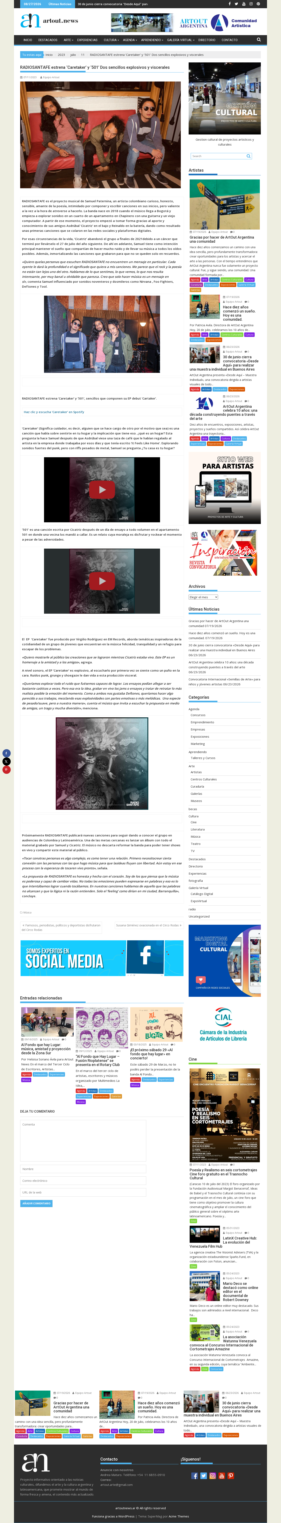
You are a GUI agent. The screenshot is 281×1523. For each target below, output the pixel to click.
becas (193, 809)
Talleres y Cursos (203, 758)
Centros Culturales (232, 279)
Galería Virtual (179, 40)
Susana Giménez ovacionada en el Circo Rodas (147, 925)
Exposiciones (101, 1096)
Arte (67, 40)
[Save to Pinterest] (6, 770)
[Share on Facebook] (6, 753)
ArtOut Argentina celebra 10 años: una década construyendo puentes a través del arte (140, 4)
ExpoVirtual (199, 901)
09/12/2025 (85, 1051)
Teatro (196, 844)
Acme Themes (179, 1516)
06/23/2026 (232, 347)
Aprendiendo (151, 40)
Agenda (129, 40)
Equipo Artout (51, 77)
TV (193, 851)
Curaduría (196, 284)
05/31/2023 (232, 1228)
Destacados (47, 40)
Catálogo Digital (202, 894)
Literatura (198, 829)
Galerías (116, 1096)
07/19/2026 (199, 232)
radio (192, 909)
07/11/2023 (199, 1164)
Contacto (230, 40)
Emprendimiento (202, 722)
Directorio (207, 40)
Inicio (27, 40)
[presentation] (102, 334)
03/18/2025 (140, 1044)
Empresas (198, 729)
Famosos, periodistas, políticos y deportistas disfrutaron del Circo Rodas (61, 927)
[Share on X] (6, 761)
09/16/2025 (31, 1039)
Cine (194, 822)
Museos (196, 801)
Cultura (110, 40)
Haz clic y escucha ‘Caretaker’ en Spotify (54, 412)
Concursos (198, 715)
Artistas (92, 1090)
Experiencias (87, 40)
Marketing (198, 744)
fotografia (196, 881)
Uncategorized (199, 916)
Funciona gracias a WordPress (113, 1516)
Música (27, 912)
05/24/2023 (232, 1273)
